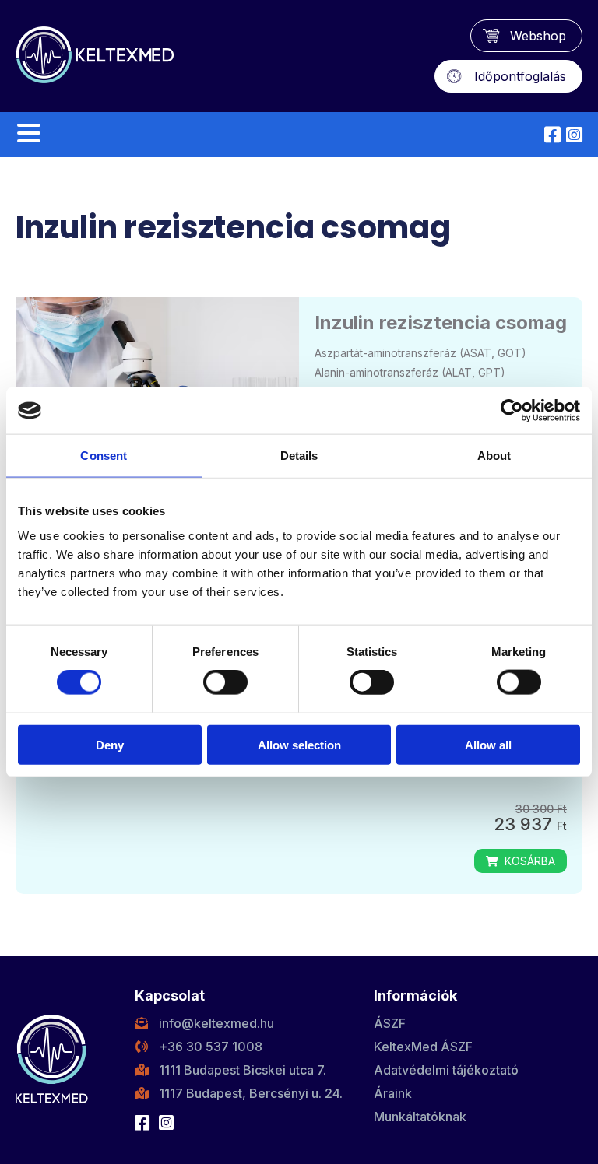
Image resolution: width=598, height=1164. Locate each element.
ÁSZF (390, 1023)
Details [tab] (299, 455)
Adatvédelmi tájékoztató (446, 1070)
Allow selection (299, 744)
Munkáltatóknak (420, 1116)
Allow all (488, 744)
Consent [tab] (103, 455)
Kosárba (526, 861)
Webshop (538, 36)
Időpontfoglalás (520, 76)
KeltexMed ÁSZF (423, 1046)
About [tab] (494, 455)
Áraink (393, 1093)
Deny (110, 744)
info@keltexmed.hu (216, 1023)
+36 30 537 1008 (210, 1046)
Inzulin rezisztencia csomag (441, 322)
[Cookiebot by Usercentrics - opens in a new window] (512, 410)
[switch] (225, 682)
